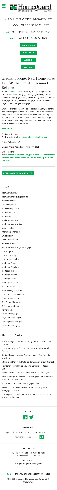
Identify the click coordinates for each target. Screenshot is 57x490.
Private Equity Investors (37, 97)
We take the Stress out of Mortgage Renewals (21, 383)
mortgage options (9, 274)
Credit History (7, 236)
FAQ (9, 474)
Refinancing (7, 310)
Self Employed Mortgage (19, 103)
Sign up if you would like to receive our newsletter (29, 432)
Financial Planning (9, 243)
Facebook (28, 60)
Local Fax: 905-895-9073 (30, 38)
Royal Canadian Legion (11, 317)
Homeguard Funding (10, 259)
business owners (9, 200)
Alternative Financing (10, 232)
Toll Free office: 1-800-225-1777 (30, 19)
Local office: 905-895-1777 (30, 25)
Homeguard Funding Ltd (26, 479)
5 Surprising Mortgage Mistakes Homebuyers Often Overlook (28, 362)
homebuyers (7, 216)
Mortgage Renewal (10, 282)
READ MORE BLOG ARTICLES (17, 173)
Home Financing (9, 255)
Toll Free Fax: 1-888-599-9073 (30, 32)
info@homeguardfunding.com (28, 463)
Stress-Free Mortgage (11, 325)
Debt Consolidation (10, 239)
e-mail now (28, 45)
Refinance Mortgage (10, 306)
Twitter (28, 67)
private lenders (8, 228)
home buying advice (10, 208)
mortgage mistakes (10, 271)
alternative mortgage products (15, 196)
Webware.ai (28, 482)
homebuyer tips (8, 212)
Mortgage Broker (35, 94)
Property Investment (10, 298)
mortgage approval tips (12, 224)
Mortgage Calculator (10, 267)
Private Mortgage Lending (13, 294)
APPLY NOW (28, 52)
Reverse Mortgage (27, 100)
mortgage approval (10, 220)
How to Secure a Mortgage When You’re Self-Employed (25, 372)
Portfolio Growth (9, 286)
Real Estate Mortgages (11, 302)
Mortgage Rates (19, 97)
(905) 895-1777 (29, 460)
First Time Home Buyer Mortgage (16, 247)
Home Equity (7, 251)
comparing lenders (10, 204)
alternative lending (9, 193)
